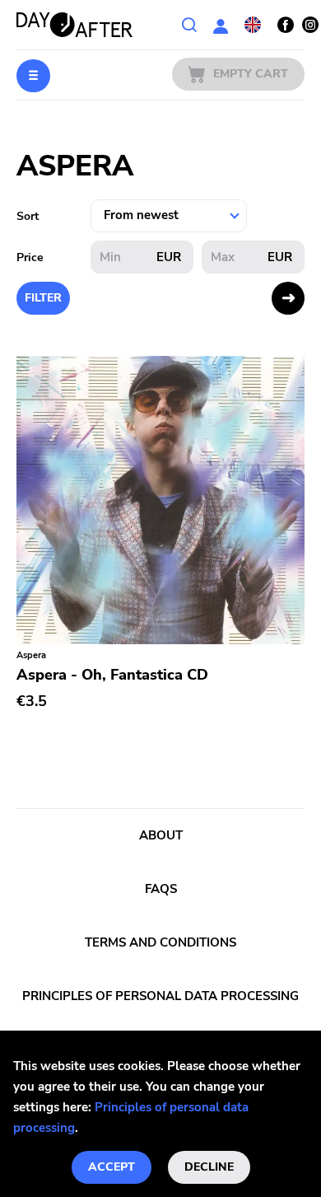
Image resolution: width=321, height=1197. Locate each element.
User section (220, 24)
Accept (111, 1167)
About (161, 835)
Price (30, 257)
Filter (43, 298)
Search (189, 24)
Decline (209, 1167)
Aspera (31, 655)
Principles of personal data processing (160, 996)
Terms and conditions (160, 942)
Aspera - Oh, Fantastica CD (112, 675)
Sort (27, 216)
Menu (33, 75)
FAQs (161, 889)
